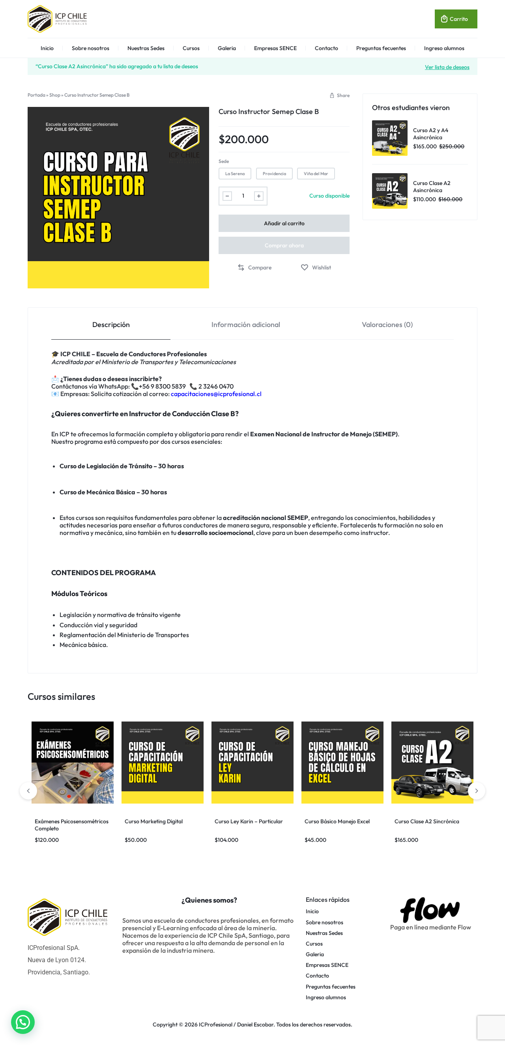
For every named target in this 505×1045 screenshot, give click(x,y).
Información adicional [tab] (245, 324)
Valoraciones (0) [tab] (387, 324)
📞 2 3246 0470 (212, 386)
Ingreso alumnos (444, 48)
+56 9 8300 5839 (164, 386)
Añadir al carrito (284, 223)
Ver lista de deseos (447, 67)
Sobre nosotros (90, 48)
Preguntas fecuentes (381, 48)
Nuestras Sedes (146, 48)
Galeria (227, 48)
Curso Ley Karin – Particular (249, 821)
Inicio (47, 48)
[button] (339, 95)
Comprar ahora (284, 245)
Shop (54, 95)
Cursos (191, 48)
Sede (224, 161)
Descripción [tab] (111, 324)
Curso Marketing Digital (154, 821)
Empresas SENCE (275, 48)
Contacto (326, 48)
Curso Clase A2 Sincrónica (427, 821)
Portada (36, 95)
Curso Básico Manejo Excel (337, 821)
